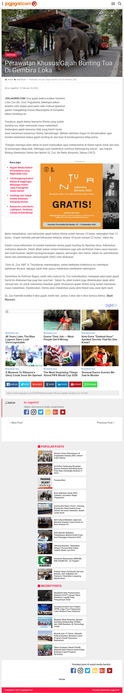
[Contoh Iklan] (79, 228)
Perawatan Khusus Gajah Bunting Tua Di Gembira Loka (59, 66)
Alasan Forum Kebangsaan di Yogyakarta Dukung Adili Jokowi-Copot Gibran (68, 455)
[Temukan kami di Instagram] (33, 412)
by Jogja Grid (113, 690)
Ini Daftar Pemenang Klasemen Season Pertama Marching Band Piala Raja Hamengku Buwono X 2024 (68, 469)
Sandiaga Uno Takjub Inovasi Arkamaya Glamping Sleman (21, 198)
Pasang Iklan (59, 480)
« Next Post (16, 422)
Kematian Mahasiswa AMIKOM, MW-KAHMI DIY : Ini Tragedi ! (68, 560)
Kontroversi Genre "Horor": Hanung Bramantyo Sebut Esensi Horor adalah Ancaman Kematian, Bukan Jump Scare (69, 509)
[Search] (120, 4)
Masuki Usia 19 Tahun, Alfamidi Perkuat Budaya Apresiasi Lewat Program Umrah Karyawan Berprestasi (68, 636)
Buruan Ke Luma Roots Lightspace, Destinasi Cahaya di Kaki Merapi (21, 209)
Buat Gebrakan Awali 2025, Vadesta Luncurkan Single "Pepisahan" (66, 495)
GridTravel (10, 55)
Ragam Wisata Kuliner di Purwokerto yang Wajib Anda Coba (21, 170)
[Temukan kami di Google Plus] (55, 412)
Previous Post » (105, 422)
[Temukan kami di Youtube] (62, 412)
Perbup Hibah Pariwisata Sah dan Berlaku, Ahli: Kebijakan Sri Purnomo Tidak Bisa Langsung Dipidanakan (69, 574)
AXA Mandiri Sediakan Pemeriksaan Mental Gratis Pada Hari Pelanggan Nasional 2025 (68, 535)
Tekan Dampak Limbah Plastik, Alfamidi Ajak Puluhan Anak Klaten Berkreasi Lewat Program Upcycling (69, 650)
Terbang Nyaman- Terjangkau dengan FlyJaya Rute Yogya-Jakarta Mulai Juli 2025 (67, 548)
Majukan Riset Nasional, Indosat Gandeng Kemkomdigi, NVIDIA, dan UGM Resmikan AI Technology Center (69, 623)
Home (62, 679)
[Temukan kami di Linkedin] (48, 412)
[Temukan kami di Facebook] (26, 412)
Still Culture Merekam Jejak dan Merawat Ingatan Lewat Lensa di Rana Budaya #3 (68, 522)
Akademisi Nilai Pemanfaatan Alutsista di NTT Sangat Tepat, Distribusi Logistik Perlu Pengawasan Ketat (67, 596)
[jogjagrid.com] (63, 4)
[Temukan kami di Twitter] (40, 412)
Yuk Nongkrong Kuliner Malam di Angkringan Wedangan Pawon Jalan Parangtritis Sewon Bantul (21, 184)
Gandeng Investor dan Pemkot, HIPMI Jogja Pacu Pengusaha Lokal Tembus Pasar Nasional (67, 609)
